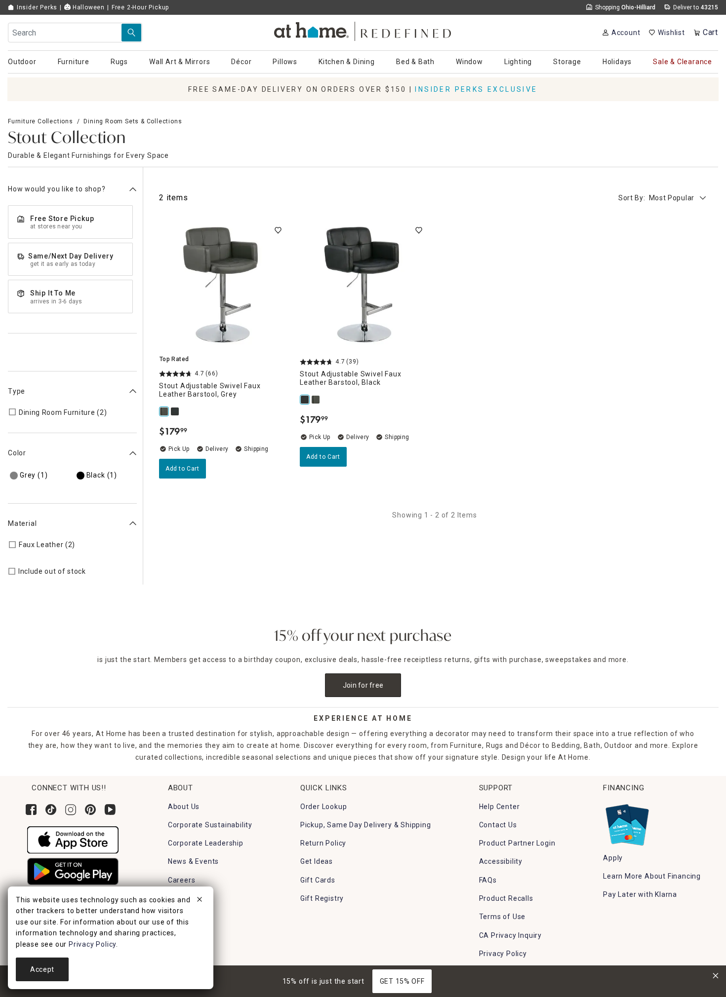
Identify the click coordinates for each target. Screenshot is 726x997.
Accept (42, 969)
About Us (184, 807)
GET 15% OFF (402, 981)
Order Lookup (323, 807)
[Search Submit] (131, 32)
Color (17, 453)
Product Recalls (506, 898)
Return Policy (323, 843)
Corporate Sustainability (210, 825)
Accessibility (501, 861)
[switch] (278, 230)
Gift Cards (317, 880)
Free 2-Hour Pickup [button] (140, 7)
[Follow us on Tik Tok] (51, 809)
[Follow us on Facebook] (31, 809)
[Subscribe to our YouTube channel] (110, 809)
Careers (182, 880)
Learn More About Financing (652, 876)
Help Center (499, 807)
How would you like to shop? (57, 189)
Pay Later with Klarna (640, 894)
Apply (613, 858)
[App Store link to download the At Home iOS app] (73, 839)
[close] (199, 901)
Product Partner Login (517, 843)
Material (22, 523)
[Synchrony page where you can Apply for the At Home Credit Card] (626, 822)
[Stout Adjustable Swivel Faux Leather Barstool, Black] (175, 411)
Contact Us (498, 825)
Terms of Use (502, 917)
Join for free (363, 685)
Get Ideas (316, 861)
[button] (363, 29)
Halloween (88, 7)
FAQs (488, 880)
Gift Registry (322, 898)
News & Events (193, 861)
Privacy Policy (503, 954)
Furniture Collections (40, 121)
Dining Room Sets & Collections (132, 121)
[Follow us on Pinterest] (90, 809)
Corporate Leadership (205, 843)
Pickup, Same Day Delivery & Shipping (365, 825)
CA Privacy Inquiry (510, 935)
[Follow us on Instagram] (71, 809)
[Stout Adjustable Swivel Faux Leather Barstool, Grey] (164, 411)
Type (16, 391)
